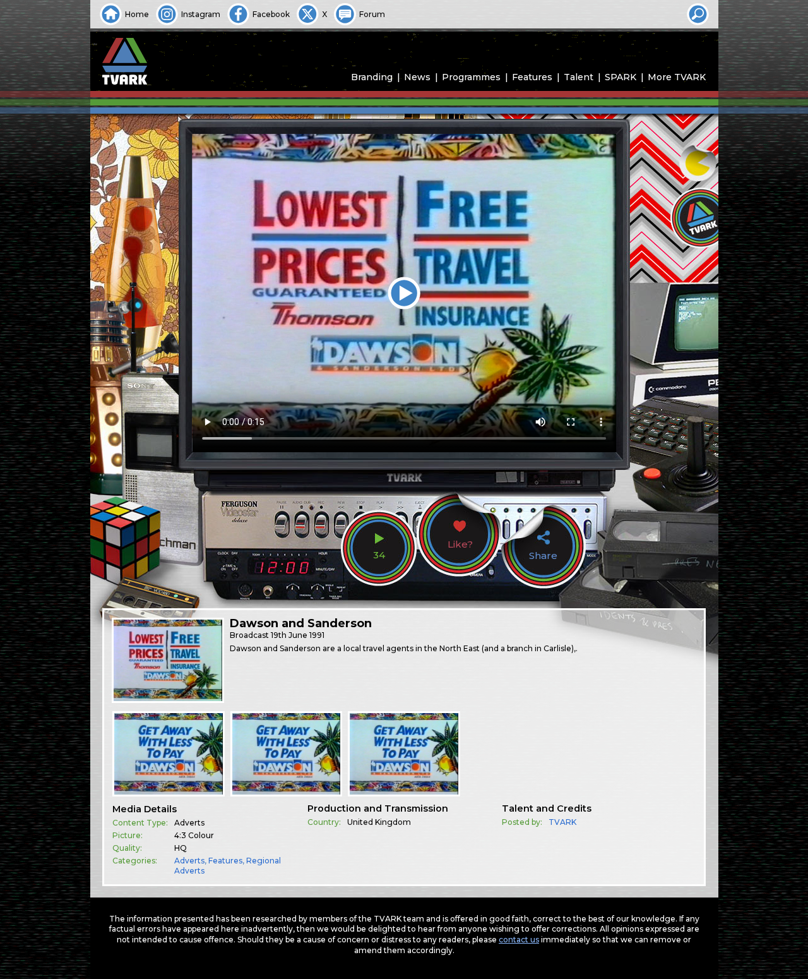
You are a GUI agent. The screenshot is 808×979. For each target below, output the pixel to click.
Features (532, 77)
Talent (578, 77)
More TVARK (677, 77)
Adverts (189, 860)
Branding (372, 77)
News (417, 77)
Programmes (471, 77)
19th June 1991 (297, 635)
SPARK (620, 77)
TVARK (562, 822)
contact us (519, 939)
